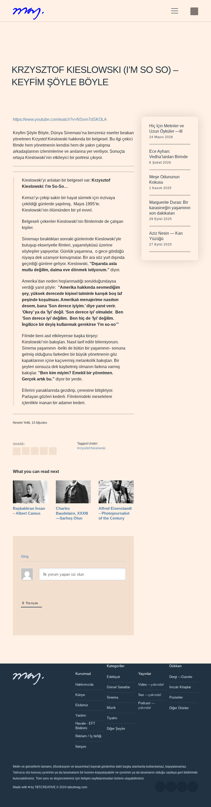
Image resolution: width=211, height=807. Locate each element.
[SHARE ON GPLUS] (35, 451)
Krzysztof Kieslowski (91, 448)
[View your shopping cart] (184, 11)
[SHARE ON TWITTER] (17, 451)
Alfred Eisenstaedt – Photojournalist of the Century (115, 513)
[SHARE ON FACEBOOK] (26, 451)
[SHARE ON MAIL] (53, 451)
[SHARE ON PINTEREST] (44, 451)
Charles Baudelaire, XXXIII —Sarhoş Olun (72, 513)
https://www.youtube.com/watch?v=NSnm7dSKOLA (60, 119)
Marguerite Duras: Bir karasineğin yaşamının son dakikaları (169, 207)
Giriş (25, 556)
